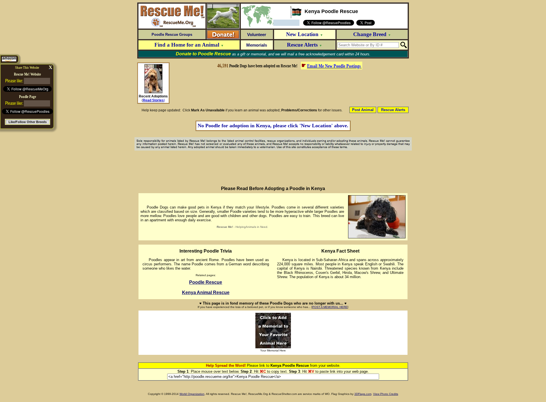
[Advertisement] (289, 87)
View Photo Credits (385, 393)
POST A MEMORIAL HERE (330, 307)
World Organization (191, 393)
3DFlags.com (362, 393)
